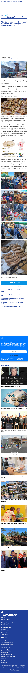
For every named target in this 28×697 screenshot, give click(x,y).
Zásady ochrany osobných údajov (20, 359)
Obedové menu (5, 641)
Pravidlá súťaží (4, 624)
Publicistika (7, 59)
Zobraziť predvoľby (14, 355)
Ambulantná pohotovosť (7, 642)
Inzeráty (3, 1)
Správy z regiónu (15, 59)
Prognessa (4, 662)
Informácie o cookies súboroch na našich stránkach (7, 359)
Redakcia (3, 621)
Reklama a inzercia (5, 619)
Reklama (15, 1)
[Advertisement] (14, 41)
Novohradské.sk (5, 631)
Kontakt (20, 1)
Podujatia (9, 1)
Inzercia (3, 639)
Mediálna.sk (4, 660)
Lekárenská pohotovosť (7, 644)
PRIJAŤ (14, 351)
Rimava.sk (3, 629)
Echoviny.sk (4, 632)
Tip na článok (4, 634)
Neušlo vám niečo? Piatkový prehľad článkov (12, 287)
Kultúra (2, 59)
